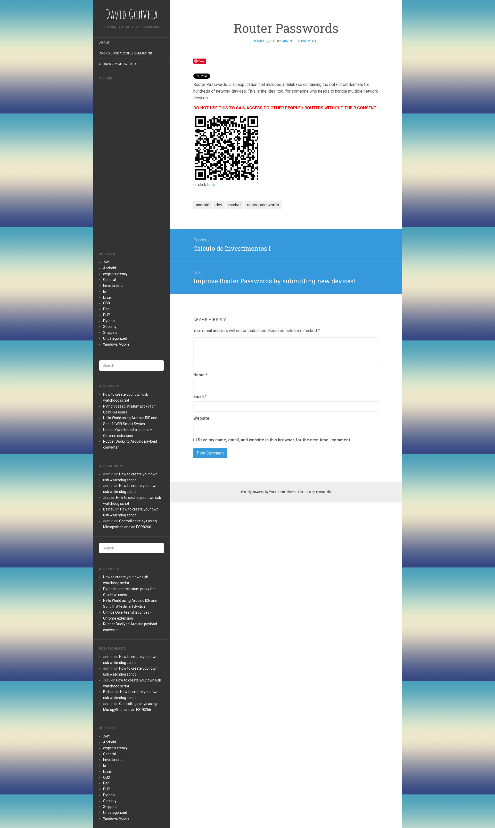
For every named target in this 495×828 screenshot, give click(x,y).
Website (201, 418)
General (109, 280)
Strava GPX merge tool (118, 64)
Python (109, 321)
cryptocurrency (115, 274)
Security (110, 326)
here (211, 184)
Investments (113, 285)
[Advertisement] (131, 161)
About (104, 43)
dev (219, 204)
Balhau (108, 509)
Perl (106, 309)
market (234, 204)
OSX (106, 303)
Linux (107, 297)
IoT (105, 291)
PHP (106, 315)
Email (200, 396)
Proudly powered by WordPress (263, 492)
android (202, 204)
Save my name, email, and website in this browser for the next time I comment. (274, 439)
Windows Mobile (116, 344)
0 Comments (308, 41)
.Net (106, 262)
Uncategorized (115, 338)
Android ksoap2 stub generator (125, 53)
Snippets (110, 332)
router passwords (263, 204)
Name (200, 374)
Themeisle (323, 492)
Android (109, 268)
